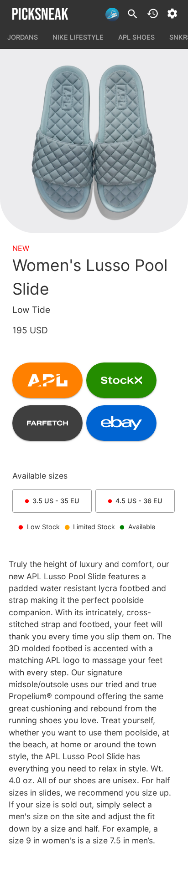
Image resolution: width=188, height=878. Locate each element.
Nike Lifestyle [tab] (78, 37)
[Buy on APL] (47, 380)
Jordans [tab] (22, 37)
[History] (152, 13)
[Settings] (172, 13)
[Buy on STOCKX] (121, 380)
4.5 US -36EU (138, 501)
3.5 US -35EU (55, 501)
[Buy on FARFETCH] (47, 423)
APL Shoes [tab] (136, 37)
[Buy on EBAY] (121, 423)
